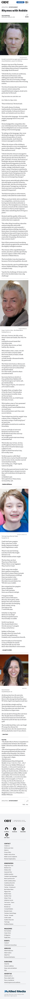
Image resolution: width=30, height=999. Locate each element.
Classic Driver (7, 933)
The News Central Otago (10, 913)
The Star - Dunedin (8, 915)
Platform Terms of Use (9, 854)
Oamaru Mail (7, 904)
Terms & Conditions (9, 966)
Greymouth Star (8, 872)
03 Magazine (7, 935)
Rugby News (7, 937)
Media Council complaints (10, 857)
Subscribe (20, 2)
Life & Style (5, 7)
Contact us (7, 846)
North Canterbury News (10, 881)
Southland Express (8, 924)
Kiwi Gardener (7, 931)
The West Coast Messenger (10, 876)
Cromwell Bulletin (8, 909)
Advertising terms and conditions (12, 982)
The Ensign (7, 922)
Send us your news (8, 848)
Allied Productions (8, 950)
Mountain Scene (8, 911)
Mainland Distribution (9, 957)
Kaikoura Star (7, 870)
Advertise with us (8, 976)
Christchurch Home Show (10, 945)
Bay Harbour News (8, 889)
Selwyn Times (7, 898)
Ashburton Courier (8, 900)
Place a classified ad (9, 980)
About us (6, 850)
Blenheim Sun (7, 868)
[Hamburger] (26, 2)
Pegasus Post (7, 891)
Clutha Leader (7, 917)
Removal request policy (10, 859)
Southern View (7, 896)
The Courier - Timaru (9, 902)
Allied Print (7, 955)
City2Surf (6, 943)
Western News (7, 894)
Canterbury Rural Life (9, 883)
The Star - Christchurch (9, 887)
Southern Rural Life (9, 920)
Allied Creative (7, 953)
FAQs (5, 970)
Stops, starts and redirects (10, 968)
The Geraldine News (9, 885)
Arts (27, 804)
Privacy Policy (7, 852)
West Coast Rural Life (9, 878)
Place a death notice (9, 978)
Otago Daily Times (8, 865)
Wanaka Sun (7, 907)
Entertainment (13, 7)
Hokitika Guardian (8, 874)
